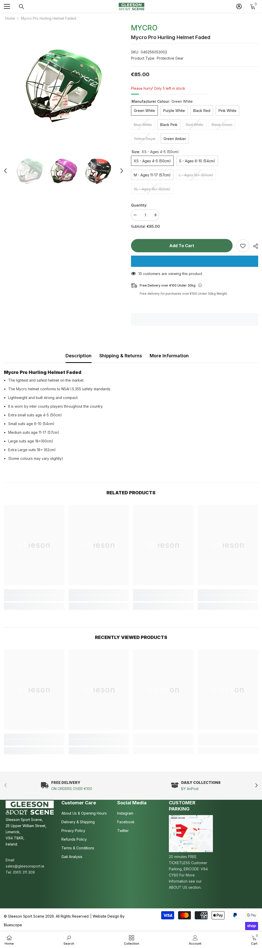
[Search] (21, 7)
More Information (169, 355)
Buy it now (194, 261)
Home (10, 18)
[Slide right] (256, 785)
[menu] (7, 6)
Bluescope (13, 925)
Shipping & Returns (120, 355)
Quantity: (139, 205)
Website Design (106, 916)
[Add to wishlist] (242, 245)
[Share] (253, 246)
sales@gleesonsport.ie (25, 866)
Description (79, 355)
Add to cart (181, 245)
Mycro (144, 28)
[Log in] (239, 6)
